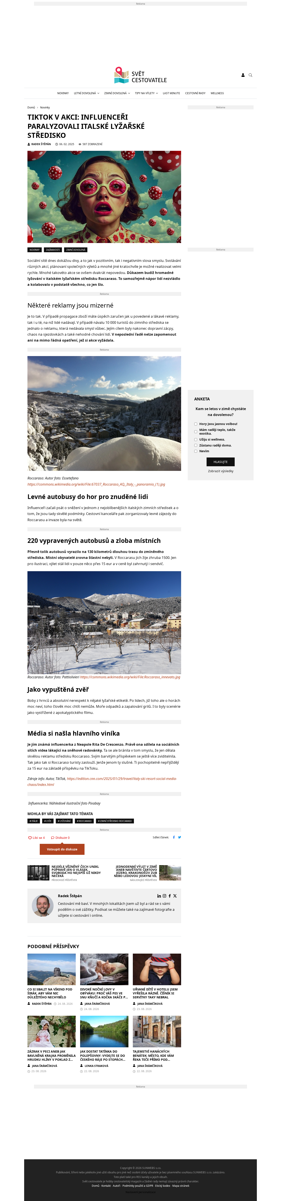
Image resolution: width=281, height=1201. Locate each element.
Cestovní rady (195, 93)
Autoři (116, 1186)
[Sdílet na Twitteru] (179, 837)
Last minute (171, 93)
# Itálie (34, 821)
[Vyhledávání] (250, 75)
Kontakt (106, 1186)
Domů (95, 1186)
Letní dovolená (85, 93)
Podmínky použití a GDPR (137, 1186)
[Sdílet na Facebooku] (173, 837)
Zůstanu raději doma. (215, 445)
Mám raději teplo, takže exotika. (217, 432)
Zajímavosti (53, 249)
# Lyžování (64, 821)
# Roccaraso (84, 821)
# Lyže (47, 821)
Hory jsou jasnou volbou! (218, 424)
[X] (175, 896)
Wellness (217, 93)
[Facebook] (169, 896)
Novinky (63, 93)
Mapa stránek (180, 1186)
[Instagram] (164, 896)
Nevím (204, 451)
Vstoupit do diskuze (62, 849)
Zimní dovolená (115, 93)
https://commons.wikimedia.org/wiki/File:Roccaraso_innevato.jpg (130, 677)
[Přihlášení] (243, 75)
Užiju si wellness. (212, 439)
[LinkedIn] (159, 896)
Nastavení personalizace (141, 1192)
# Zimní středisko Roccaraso (115, 821)
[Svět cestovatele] (140, 75)
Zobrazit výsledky (220, 471)
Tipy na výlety (145, 93)
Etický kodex (162, 1186)
